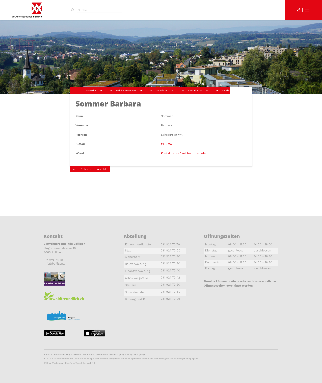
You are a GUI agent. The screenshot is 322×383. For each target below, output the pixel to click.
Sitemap (48, 354)
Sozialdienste (134, 292)
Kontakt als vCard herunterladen (184, 153)
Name (79, 116)
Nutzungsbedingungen (135, 354)
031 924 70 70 (53, 260)
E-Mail (80, 144)
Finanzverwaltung (137, 271)
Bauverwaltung (135, 264)
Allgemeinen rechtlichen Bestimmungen (148, 358)
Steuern (130, 285)
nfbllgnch (55, 263)
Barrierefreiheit (61, 354)
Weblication (57, 363)
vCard (79, 153)
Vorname (81, 125)
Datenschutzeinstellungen (110, 354)
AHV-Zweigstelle (136, 278)
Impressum (75, 354)
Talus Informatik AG (85, 363)
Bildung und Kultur (138, 299)
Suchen (72, 10)
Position (81, 134)
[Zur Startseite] (26, 10)
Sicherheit (132, 257)
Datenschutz (89, 354)
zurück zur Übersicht (91, 169)
